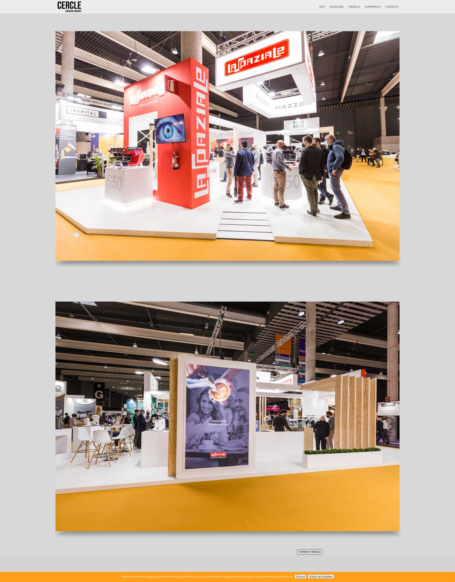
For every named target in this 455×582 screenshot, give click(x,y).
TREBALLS (354, 7)
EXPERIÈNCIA (373, 7)
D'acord (300, 576)
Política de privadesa (321, 576)
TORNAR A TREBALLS (309, 551)
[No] (450, 577)
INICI (322, 7)
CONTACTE (391, 7)
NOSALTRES (337, 7)
